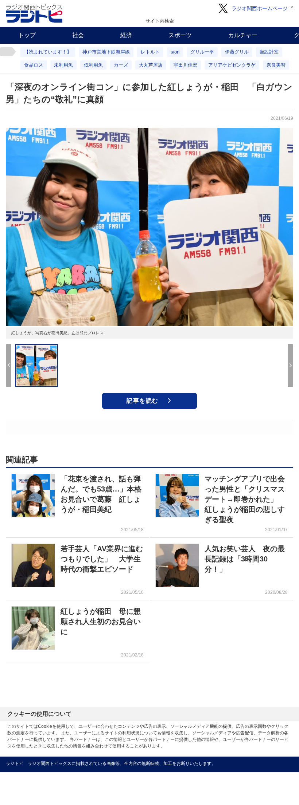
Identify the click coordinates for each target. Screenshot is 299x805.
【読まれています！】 (47, 52)
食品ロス (33, 65)
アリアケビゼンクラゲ (232, 65)
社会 (78, 35)
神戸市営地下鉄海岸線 (106, 52)
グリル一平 (202, 52)
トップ (27, 35)
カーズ (121, 65)
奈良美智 (276, 65)
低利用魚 (93, 65)
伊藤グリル (237, 52)
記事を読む (143, 401)
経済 (126, 35)
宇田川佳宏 (185, 65)
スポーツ (180, 35)
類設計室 (269, 52)
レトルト (150, 52)
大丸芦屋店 (151, 65)
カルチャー (242, 35)
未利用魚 (63, 65)
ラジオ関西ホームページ (260, 8)
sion (175, 52)
